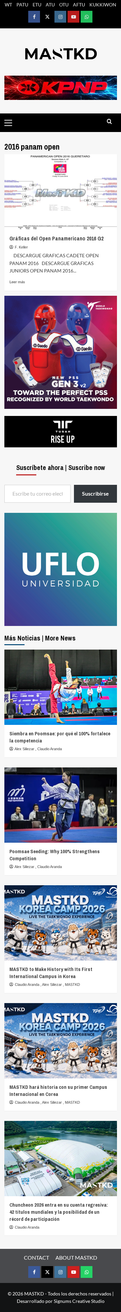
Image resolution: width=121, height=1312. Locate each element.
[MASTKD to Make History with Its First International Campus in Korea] (60, 923)
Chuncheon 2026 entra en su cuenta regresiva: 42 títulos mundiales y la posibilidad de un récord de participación (58, 1212)
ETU (37, 4)
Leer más (17, 281)
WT (8, 4)
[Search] (109, 122)
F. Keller (21, 247)
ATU (50, 4)
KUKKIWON (102, 4)
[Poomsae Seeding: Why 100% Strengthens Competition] (60, 805)
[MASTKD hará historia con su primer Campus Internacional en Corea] (60, 1040)
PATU (22, 4)
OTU (64, 4)
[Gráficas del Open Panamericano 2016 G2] (60, 192)
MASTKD (72, 984)
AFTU (79, 4)
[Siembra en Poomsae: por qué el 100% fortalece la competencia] (60, 687)
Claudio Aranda (49, 749)
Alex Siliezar (24, 749)
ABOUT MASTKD (76, 1257)
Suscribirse (95, 493)
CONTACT (36, 1257)
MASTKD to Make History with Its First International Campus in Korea (50, 973)
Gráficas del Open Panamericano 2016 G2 (56, 238)
